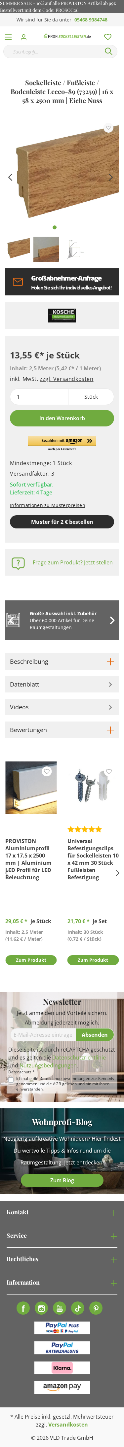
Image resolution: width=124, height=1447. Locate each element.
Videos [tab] (19, 707)
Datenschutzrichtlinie (79, 1057)
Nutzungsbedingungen (48, 1065)
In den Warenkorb (62, 418)
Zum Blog (62, 1180)
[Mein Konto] (25, 35)
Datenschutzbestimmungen (64, 1078)
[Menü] (8, 35)
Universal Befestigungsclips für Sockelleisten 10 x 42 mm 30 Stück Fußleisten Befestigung (93, 859)
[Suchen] (108, 51)
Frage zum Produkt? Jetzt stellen (73, 562)
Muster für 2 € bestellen (62, 521)
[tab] (62, 661)
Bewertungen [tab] (28, 730)
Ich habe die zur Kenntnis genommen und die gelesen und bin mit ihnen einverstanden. (65, 1084)
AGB (57, 1084)
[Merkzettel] (106, 35)
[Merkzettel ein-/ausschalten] (108, 128)
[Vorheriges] (10, 176)
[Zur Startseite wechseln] (67, 35)
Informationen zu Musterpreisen (47, 505)
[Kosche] (62, 315)
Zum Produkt (31, 960)
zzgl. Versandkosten (66, 379)
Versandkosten (68, 1424)
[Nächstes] (111, 176)
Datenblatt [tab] (24, 684)
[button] (62, 444)
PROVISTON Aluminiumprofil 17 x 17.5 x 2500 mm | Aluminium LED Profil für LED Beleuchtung (28, 859)
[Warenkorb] (120, 29)
